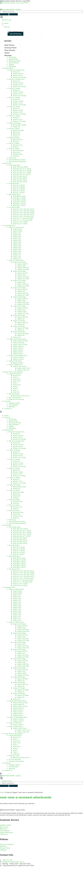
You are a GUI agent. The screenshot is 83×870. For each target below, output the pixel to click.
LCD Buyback (13, 767)
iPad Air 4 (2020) (19, 549)
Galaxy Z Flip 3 (18, 724)
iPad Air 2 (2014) (19, 552)
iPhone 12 (16, 470)
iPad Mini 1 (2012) (19, 567)
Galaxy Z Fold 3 (18, 719)
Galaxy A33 (17, 607)
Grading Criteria (14, 765)
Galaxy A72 (17, 618)
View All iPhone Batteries (17, 523)
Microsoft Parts (14, 756)
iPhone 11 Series (14, 477)
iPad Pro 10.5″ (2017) (20, 584)
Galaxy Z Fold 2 (18, 721)
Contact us (8, 770)
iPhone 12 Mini (18, 472)
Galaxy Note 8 (18, 712)
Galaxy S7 (20, 692)
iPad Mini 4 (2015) (19, 562)
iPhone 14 (16, 452)
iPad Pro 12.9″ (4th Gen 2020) (23, 573)
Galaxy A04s (17, 591)
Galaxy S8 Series (19, 682)
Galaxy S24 (21, 628)
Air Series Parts (14, 545)
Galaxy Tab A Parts (19, 728)
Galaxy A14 (17, 596)
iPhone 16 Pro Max (19, 439)
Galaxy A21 (17, 600)
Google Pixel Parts (15, 735)
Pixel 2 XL (16, 754)
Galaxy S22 (21, 644)
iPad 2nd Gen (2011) (20, 543)
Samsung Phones (15, 423)
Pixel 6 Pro (17, 746)
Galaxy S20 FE (22, 660)
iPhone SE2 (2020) (19, 487)
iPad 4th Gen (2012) (20, 540)
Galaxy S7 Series (19, 688)
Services (7, 763)
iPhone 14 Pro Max (19, 457)
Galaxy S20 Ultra (23, 666)
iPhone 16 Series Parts (16, 432)
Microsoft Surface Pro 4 (21, 757)
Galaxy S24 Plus (23, 629)
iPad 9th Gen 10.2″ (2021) (22, 531)
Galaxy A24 (17, 604)
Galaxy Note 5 (18, 713)
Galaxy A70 (17, 615)
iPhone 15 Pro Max (19, 448)
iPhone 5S (12, 520)
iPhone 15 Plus (18, 445)
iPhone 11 (16, 479)
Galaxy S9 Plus (22, 679)
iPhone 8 (16, 503)
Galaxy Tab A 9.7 (23, 732)
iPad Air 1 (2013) (19, 554)
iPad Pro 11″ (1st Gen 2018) (22, 582)
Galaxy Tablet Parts (15, 726)
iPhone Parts (8, 430)
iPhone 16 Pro (18, 437)
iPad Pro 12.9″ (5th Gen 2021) (23, 571)
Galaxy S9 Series (19, 677)
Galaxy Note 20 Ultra (20, 703)
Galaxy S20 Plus (23, 664)
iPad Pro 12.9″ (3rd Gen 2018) (23, 574)
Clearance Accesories (16, 761)
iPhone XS (16, 494)
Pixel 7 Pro (16, 743)
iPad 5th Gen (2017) (20, 538)
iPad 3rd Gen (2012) (20, 542)
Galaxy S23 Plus (23, 638)
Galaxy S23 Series (19, 633)
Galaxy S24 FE (22, 626)
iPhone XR (16, 496)
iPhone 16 (16, 434)
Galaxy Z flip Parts (15, 723)
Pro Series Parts (14, 569)
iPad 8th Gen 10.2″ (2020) (22, 532)
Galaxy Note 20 (18, 704)
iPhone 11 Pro (17, 481)
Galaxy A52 (17, 609)
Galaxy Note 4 (18, 715)
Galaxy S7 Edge (23, 690)
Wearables (12, 428)
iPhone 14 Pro (18, 456)
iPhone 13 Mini (18, 463)
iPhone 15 (16, 443)
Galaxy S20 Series (19, 659)
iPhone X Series (14, 490)
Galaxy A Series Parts (16, 589)
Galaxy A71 (17, 617)
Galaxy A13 (17, 595)
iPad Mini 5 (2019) (19, 560)
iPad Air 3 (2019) (19, 551)
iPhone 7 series (14, 505)
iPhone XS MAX (18, 492)
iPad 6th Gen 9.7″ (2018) (22, 536)
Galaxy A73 (17, 620)
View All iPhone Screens (17, 521)
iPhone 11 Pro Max (19, 483)
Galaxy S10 (21, 671)
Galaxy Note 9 (18, 710)
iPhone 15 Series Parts (16, 441)
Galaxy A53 (17, 611)
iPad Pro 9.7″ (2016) (20, 585)
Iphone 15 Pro (18, 446)
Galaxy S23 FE (22, 635)
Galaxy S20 (21, 662)
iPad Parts (8, 525)
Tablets (11, 426)
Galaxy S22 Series (19, 642)
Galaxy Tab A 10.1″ (24, 730)
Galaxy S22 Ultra (23, 648)
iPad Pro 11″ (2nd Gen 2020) (23, 580)
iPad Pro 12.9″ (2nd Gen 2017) (23, 576)
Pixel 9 (15, 739)
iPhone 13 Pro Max (19, 467)
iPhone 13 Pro (18, 465)
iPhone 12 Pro (18, 474)
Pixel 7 (15, 745)
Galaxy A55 (17, 613)
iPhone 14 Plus (18, 454)
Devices (7, 417)
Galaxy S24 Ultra (23, 631)
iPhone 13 (16, 461)
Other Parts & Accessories (13, 734)
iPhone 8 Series (14, 499)
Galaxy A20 (17, 598)
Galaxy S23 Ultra (23, 640)
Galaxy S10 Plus (23, 675)
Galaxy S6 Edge (23, 695)
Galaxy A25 (17, 606)
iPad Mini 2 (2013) (19, 565)
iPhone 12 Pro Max (19, 476)
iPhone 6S (16, 514)
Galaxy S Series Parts (16, 622)
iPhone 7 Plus (17, 507)
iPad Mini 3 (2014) (19, 563)
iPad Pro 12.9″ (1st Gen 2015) (23, 578)
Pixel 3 (15, 752)
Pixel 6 (15, 748)
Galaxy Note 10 (18, 708)
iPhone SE (16, 488)
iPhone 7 (16, 509)
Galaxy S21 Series (19, 649)
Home (6, 415)
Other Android (14, 424)
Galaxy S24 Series (19, 624)
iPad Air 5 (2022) (19, 547)
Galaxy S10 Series (19, 668)
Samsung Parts (9, 587)
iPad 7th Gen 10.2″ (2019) (22, 534)
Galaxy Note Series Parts (17, 701)
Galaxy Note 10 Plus (20, 706)
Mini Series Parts (14, 556)
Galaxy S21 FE (22, 651)
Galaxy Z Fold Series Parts (18, 717)
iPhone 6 (16, 518)
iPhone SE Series (14, 485)
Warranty (12, 768)
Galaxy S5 (16, 699)
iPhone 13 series (14, 459)
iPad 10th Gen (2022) (20, 529)
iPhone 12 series (14, 468)
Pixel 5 (15, 750)
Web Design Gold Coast (61, 867)
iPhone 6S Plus (18, 512)
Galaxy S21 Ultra (23, 657)
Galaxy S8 (21, 686)
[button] (43, 26)
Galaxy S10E (21, 673)
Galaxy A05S (17, 593)
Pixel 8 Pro (17, 741)
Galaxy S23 (21, 637)
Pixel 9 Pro (17, 737)
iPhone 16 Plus (18, 435)
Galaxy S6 (21, 697)
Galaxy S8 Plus (22, 684)
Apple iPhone (13, 421)
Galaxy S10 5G (22, 670)
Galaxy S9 (21, 681)
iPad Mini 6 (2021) (19, 558)
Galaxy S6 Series (19, 693)
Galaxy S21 (21, 653)
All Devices (12, 419)
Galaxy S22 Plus (23, 646)
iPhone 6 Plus (17, 516)
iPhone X (16, 498)
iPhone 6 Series (14, 510)
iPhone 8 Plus (17, 501)
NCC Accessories (15, 759)
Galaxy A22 (17, 602)
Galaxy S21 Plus (23, 655)
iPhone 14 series (14, 450)
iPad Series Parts (15, 527)
